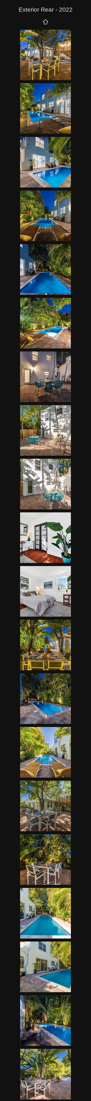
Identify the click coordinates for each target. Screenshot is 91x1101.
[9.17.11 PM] (45, 216)
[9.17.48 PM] (45, 430)
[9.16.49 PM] (45, 108)
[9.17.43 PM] (45, 537)
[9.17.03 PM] (45, 162)
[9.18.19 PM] (45, 859)
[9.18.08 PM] (45, 698)
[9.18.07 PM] (45, 752)
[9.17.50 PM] (45, 376)
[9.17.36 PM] (45, 645)
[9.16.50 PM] (45, 55)
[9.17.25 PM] (45, 323)
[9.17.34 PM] (45, 269)
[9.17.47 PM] (45, 484)
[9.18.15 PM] (45, 913)
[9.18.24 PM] (45, 806)
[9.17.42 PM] (45, 591)
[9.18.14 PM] (45, 967)
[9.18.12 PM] (45, 1020)
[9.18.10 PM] (45, 1074)
